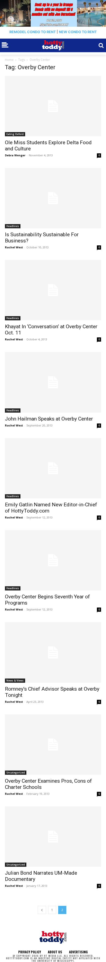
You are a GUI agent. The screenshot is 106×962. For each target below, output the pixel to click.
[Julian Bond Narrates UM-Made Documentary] (53, 836)
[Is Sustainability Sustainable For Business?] (53, 198)
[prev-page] (42, 910)
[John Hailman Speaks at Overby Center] (53, 382)
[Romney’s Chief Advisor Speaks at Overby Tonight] (53, 652)
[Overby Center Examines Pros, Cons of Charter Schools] (53, 744)
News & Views (15, 680)
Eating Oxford (15, 134)
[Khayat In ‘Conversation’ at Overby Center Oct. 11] (53, 290)
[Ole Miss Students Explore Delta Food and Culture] (53, 106)
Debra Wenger (15, 155)
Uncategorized (15, 772)
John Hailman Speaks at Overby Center (49, 419)
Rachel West (14, 247)
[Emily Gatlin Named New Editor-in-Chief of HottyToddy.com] (53, 468)
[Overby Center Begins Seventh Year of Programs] (53, 560)
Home (9, 60)
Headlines (12, 226)
